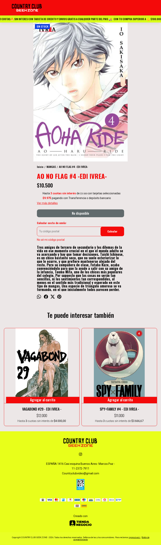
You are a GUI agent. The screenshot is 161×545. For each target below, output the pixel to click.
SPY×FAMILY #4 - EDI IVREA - (119, 409)
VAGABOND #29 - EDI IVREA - (41, 409)
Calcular (112, 231)
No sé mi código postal (51, 239)
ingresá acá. (135, 537)
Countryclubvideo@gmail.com (80, 473)
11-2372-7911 (80, 468)
